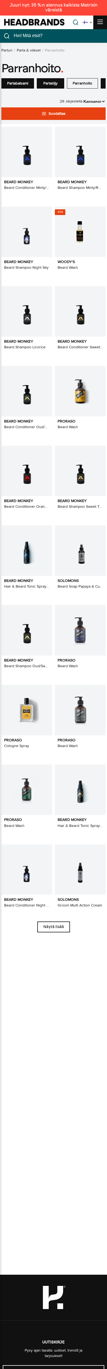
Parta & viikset (29, 50)
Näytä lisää (53, 926)
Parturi (6, 50)
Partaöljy (50, 83)
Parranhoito (82, 83)
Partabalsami (17, 83)
